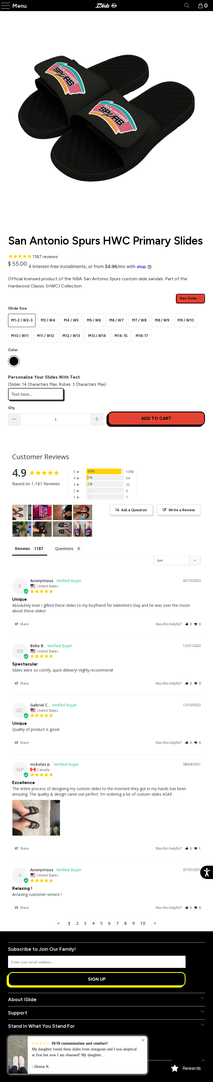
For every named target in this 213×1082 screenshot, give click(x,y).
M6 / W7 (116, 320)
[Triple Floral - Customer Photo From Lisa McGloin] (82, 512)
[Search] (186, 5)
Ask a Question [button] (134, 509)
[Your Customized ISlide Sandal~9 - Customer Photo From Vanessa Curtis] (82, 529)
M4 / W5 (71, 320)
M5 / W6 (94, 320)
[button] (188, 624)
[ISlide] (106, 5)
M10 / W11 (20, 336)
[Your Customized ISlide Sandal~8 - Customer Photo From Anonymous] (42, 529)
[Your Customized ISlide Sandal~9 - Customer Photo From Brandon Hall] (42, 512)
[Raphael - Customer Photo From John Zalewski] (62, 512)
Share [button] (24, 624)
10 (142, 923)
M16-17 (142, 336)
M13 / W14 (97, 336)
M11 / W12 (45, 336)
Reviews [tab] (22, 548)
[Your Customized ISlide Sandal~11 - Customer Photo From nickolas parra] (21, 512)
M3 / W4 (48, 320)
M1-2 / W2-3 (21, 320)
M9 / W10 (186, 320)
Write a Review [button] (182, 509)
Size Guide (189, 298)
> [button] (155, 923)
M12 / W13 (71, 336)
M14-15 (121, 336)
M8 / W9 (162, 320)
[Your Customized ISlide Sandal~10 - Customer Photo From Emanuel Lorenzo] (62, 529)
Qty (11, 408)
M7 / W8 (139, 320)
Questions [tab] (64, 548)
